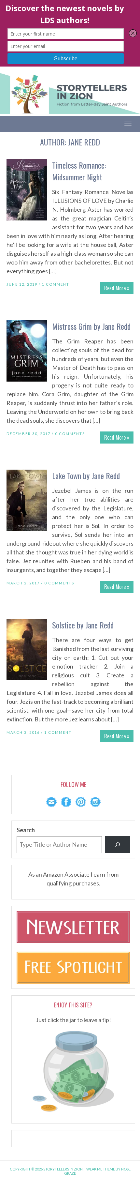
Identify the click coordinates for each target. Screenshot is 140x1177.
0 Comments (70, 433)
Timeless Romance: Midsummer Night (79, 171)
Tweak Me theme (99, 1169)
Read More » (117, 288)
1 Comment (55, 284)
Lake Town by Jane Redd (86, 475)
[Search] (117, 844)
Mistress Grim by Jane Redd (91, 326)
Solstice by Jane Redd (83, 625)
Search (26, 830)
